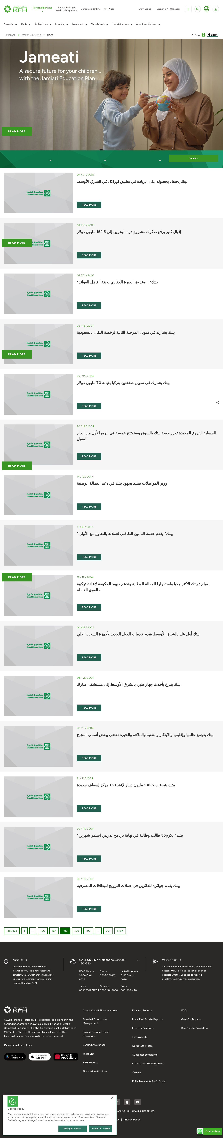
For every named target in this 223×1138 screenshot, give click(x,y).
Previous (12, 930)
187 (54, 930)
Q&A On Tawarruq (191, 1019)
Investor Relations (143, 1028)
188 (65, 930)
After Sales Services (146, 24)
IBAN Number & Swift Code (148, 1081)
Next (120, 930)
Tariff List (88, 1053)
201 (108, 930)
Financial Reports (142, 1010)
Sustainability (139, 1037)
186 (42, 930)
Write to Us (169, 960)
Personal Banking (31, 35)
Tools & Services (120, 24)
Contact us (145, 9)
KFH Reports (90, 1062)
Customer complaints (145, 1054)
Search (193, 158)
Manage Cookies (72, 1128)
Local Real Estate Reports (147, 1019)
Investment (78, 24)
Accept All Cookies (100, 1128)
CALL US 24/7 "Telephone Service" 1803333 (102, 961)
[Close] (111, 1098)
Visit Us (18, 960)
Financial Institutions (95, 1071)
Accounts (8, 24)
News (50, 35)
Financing (59, 24)
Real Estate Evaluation (194, 1028)
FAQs (184, 1010)
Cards (24, 24)
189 (77, 930)
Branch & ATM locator (168, 9)
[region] (60, 1115)
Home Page (9, 35)
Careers (136, 1072)
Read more (17, 131)
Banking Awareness (94, 1044)
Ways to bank (97, 24)
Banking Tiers (41, 24)
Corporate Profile (142, 1045)
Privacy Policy (132, 1119)
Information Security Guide (148, 1063)
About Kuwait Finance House (100, 1010)
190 (88, 930)
